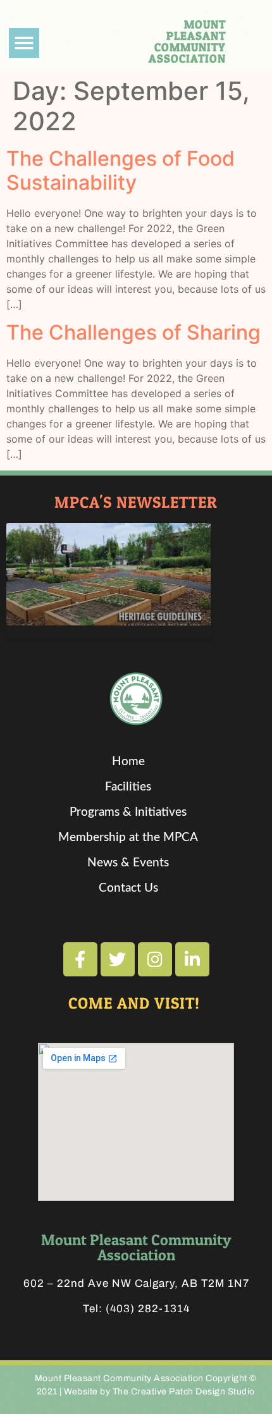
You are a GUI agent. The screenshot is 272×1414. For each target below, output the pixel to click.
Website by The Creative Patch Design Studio (159, 1391)
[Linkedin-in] (192, 959)
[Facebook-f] (80, 959)
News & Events (128, 863)
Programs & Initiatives (128, 812)
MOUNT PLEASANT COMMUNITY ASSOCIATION (187, 41)
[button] (24, 43)
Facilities (128, 787)
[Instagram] (155, 959)
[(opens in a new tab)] (108, 574)
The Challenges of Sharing (133, 332)
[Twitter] (118, 959)
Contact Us (128, 888)
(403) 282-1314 (148, 1309)
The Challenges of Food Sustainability (120, 170)
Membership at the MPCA (128, 838)
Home (128, 762)
